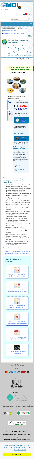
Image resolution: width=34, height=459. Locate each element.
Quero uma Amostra (24, 138)
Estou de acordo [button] (17, 454)
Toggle (31, 24)
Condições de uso (22, 169)
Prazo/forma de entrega (22, 166)
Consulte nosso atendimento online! (17, 248)
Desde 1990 (4, 10)
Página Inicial (23, 28)
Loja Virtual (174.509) (9, 30)
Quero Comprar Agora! (23, 120)
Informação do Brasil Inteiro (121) (13, 33)
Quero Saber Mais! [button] (20, 450)
